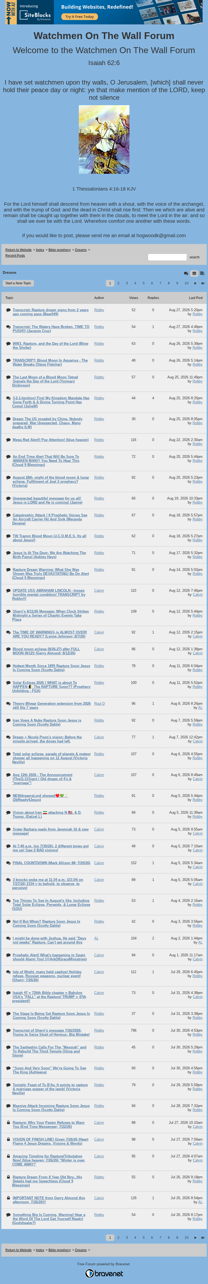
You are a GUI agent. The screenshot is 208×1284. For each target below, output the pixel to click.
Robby (198, 314)
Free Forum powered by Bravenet (104, 1264)
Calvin (198, 595)
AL (200, 708)
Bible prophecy (59, 250)
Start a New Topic (18, 283)
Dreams (81, 250)
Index (40, 250)
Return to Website (18, 250)
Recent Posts (15, 256)
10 (186, 283)
